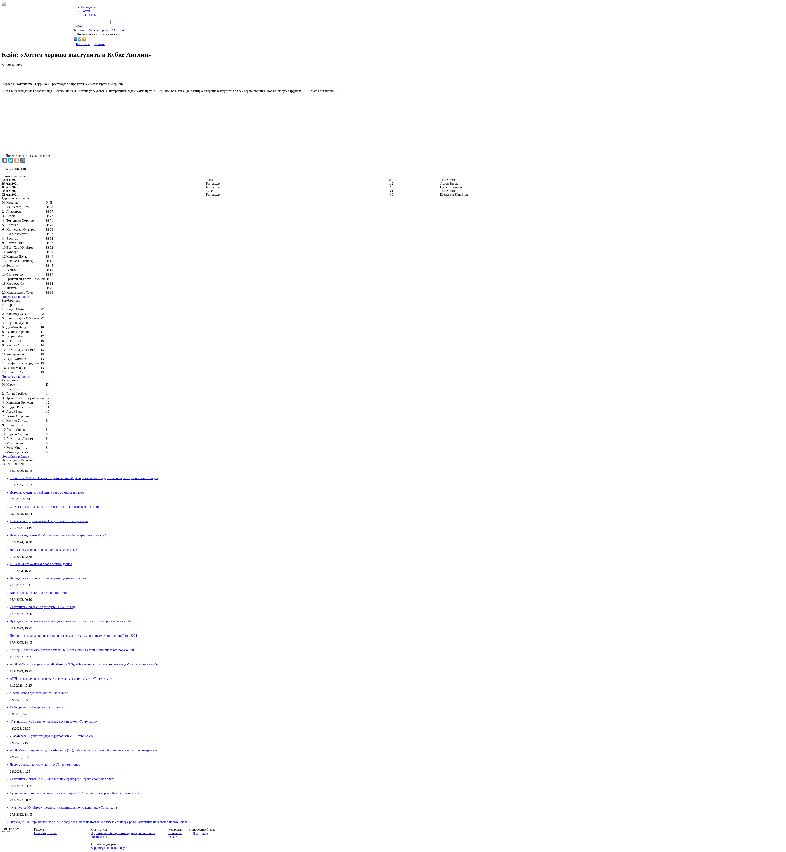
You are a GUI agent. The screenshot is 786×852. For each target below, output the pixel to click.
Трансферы (88, 14)
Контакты (83, 44)
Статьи (52, 833)
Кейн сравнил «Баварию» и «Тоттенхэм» (38, 707)
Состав (86, 11)
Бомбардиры (128, 833)
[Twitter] (80, 39)
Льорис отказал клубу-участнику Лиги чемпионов (45, 764)
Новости (40, 833)
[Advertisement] (49, 73)
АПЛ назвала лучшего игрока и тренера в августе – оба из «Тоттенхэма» (61, 678)
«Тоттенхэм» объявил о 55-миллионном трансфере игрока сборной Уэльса (62, 779)
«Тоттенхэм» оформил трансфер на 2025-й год (42, 607)
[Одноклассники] (84, 39)
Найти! (78, 26)
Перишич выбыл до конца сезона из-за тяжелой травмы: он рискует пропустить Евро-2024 (73, 635)
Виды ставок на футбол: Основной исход (39, 592)
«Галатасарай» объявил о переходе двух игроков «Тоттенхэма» (54, 721)
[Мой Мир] (22, 160)
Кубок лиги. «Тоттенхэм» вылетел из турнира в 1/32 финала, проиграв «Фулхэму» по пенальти (76, 793)
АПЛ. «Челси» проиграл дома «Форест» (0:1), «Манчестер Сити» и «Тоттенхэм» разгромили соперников (83, 750)
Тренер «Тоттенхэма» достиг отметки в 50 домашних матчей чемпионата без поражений (72, 650)
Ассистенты (146, 833)
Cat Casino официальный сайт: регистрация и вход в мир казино (55, 506)
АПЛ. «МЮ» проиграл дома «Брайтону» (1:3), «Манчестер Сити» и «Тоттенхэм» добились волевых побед (84, 664)
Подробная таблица (15, 297)
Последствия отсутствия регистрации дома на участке (48, 578)
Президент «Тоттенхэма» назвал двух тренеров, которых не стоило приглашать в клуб (70, 621)
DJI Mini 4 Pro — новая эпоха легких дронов (41, 564)
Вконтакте (200, 833)
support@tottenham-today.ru (109, 848)
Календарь (88, 7)
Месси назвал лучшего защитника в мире (39, 693)
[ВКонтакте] (75, 39)
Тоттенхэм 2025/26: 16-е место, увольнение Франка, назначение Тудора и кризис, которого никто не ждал (84, 478)
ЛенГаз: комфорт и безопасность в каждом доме (43, 549)
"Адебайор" (97, 30)
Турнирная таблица (105, 833)
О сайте (99, 44)
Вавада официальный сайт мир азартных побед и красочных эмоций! (58, 535)
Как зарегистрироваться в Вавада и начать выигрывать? (49, 521)
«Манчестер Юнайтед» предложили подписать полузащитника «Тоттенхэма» (64, 807)
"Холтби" (118, 30)
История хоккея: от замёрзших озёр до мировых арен (47, 492)
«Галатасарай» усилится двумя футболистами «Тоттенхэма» (52, 736)
